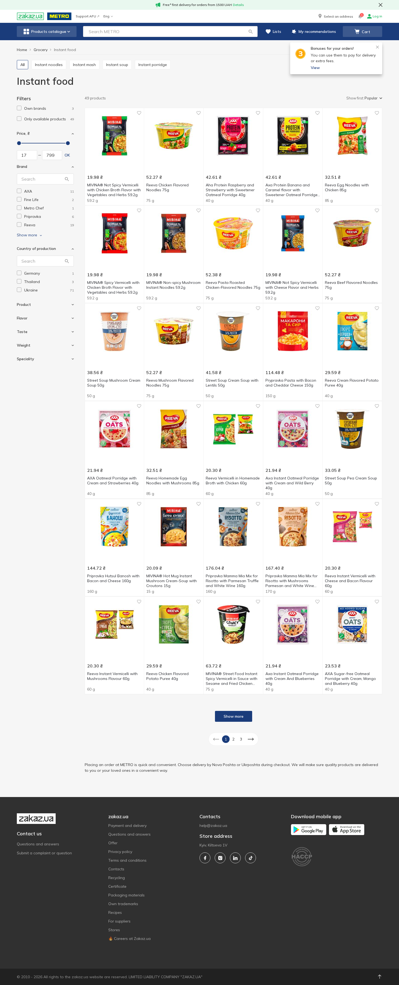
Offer (113, 842)
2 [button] (233, 739)
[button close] (380, 5)
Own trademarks (123, 903)
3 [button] (241, 739)
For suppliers (119, 921)
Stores (114, 929)
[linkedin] (235, 857)
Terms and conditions (127, 860)
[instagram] (220, 857)
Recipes (115, 912)
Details (238, 5)
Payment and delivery (127, 825)
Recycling (116, 877)
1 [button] (226, 739)
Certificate (117, 886)
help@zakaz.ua (213, 825)
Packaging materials (126, 895)
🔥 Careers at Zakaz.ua (129, 938)
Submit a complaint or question (44, 853)
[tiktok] (250, 857)
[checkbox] (19, 108)
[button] (335, 16)
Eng (106, 16)
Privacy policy (120, 851)
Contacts (116, 869)
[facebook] (204, 857)
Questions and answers (38, 844)
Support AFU (86, 16)
